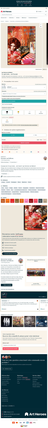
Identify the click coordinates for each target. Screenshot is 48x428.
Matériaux (24, 17)
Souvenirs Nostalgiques (6, 193)
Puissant (8, 182)
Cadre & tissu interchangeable (9, 101)
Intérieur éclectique (32, 189)
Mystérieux (24, 182)
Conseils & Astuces (32, 17)
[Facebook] (12, 406)
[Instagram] (8, 406)
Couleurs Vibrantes (17, 193)
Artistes (17, 17)
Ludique (3, 182)
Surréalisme (32, 187)
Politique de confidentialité (33, 419)
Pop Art (20, 187)
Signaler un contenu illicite (22, 419)
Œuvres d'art (3, 17)
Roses (6, 187)
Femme (8, 189)
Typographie (25, 187)
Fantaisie (3, 189)
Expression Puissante (24, 191)
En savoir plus (13, 162)
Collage (11, 187)
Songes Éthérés (15, 191)
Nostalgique (13, 182)
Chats (2, 187)
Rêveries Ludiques (34, 191)
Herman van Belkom (7, 72)
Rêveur (19, 182)
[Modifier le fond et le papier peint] (41, 27)
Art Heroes (5, 390)
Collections (11, 17)
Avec (36, 135)
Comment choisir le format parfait (40, 91)
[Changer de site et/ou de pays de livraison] (46, 8)
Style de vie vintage (40, 187)
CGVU (11, 419)
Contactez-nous (7, 368)
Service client (36, 375)
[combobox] (22, 14)
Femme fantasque (41, 189)
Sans (14, 135)
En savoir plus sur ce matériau (40, 84)
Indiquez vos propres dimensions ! (14, 96)
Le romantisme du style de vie (21, 189)
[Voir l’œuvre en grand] (41, 24)
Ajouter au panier (25, 142)
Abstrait (15, 187)
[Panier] (46, 11)
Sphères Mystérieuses (6, 191)
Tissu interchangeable (8, 104)
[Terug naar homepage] (6, 11)
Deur (12, 189)
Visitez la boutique (5, 162)
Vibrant (29, 182)
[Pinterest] (10, 406)
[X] (13, 406)
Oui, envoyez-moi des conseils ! (11, 348)
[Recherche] (46, 15)
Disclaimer (15, 419)
